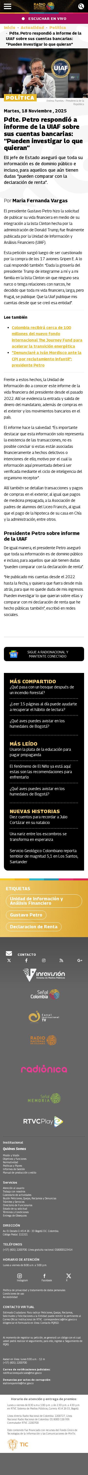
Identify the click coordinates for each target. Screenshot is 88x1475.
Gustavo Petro (26, 914)
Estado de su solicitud (15, 1208)
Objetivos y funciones (14, 1158)
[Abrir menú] (7, 6)
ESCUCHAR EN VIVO (47, 18)
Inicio (9, 27)
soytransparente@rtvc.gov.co (18, 1383)
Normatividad (10, 1162)
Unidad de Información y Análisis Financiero (36, 901)
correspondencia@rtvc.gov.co (59, 1319)
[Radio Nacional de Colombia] (44, 6)
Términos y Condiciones (16, 1212)
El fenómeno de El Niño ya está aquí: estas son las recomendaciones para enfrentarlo (41, 772)
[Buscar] (81, 6)
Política (57, 27)
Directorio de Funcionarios (17, 1205)
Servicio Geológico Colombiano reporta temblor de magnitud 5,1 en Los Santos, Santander (44, 856)
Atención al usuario (13, 1188)
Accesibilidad (10, 1297)
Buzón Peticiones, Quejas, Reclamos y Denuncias (29, 1198)
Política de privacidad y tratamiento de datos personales (34, 1290)
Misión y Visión (11, 1155)
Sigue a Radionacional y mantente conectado (47, 654)
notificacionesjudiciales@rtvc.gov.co (22, 1372)
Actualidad (32, 27)
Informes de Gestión (14, 1169)
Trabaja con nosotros (14, 1191)
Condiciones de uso (13, 1293)
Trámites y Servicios (13, 1201)
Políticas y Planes (12, 1165)
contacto (26, 954)
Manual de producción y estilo (19, 1172)
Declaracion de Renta (33, 926)
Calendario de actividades (17, 1194)
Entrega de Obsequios (15, 1215)
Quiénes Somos (14, 1149)
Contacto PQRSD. (50, 1322)
